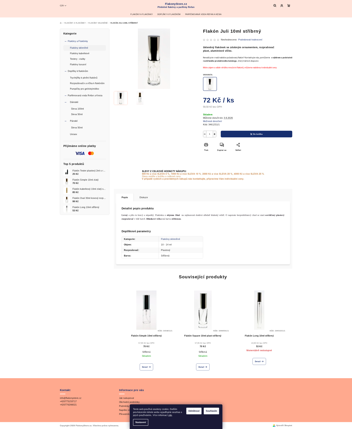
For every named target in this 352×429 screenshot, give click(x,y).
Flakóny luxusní (78, 64)
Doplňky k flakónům (78, 71)
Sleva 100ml (77, 109)
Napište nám (125, 410)
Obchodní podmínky (129, 402)
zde (170, 415)
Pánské (74, 121)
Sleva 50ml (77, 114)
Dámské (74, 102)
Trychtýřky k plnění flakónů (84, 78)
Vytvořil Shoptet (284, 425)
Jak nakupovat (126, 398)
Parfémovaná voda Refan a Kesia (85, 95)
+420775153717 (68, 401)
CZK (62, 5)
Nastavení (140, 422)
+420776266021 (68, 405)
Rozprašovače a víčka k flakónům (87, 83)
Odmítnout (193, 411)
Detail (145, 367)
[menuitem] (141, 14)
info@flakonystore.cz (70, 398)
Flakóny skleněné (79, 48)
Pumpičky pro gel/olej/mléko (84, 89)
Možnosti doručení (212, 121)
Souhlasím (211, 411)
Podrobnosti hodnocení (250, 39)
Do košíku (258, 134)
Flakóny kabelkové (79, 53)
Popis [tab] (125, 197)
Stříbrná (146, 352)
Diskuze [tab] (144, 197)
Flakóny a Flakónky (78, 41)
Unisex (73, 134)
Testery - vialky (77, 59)
